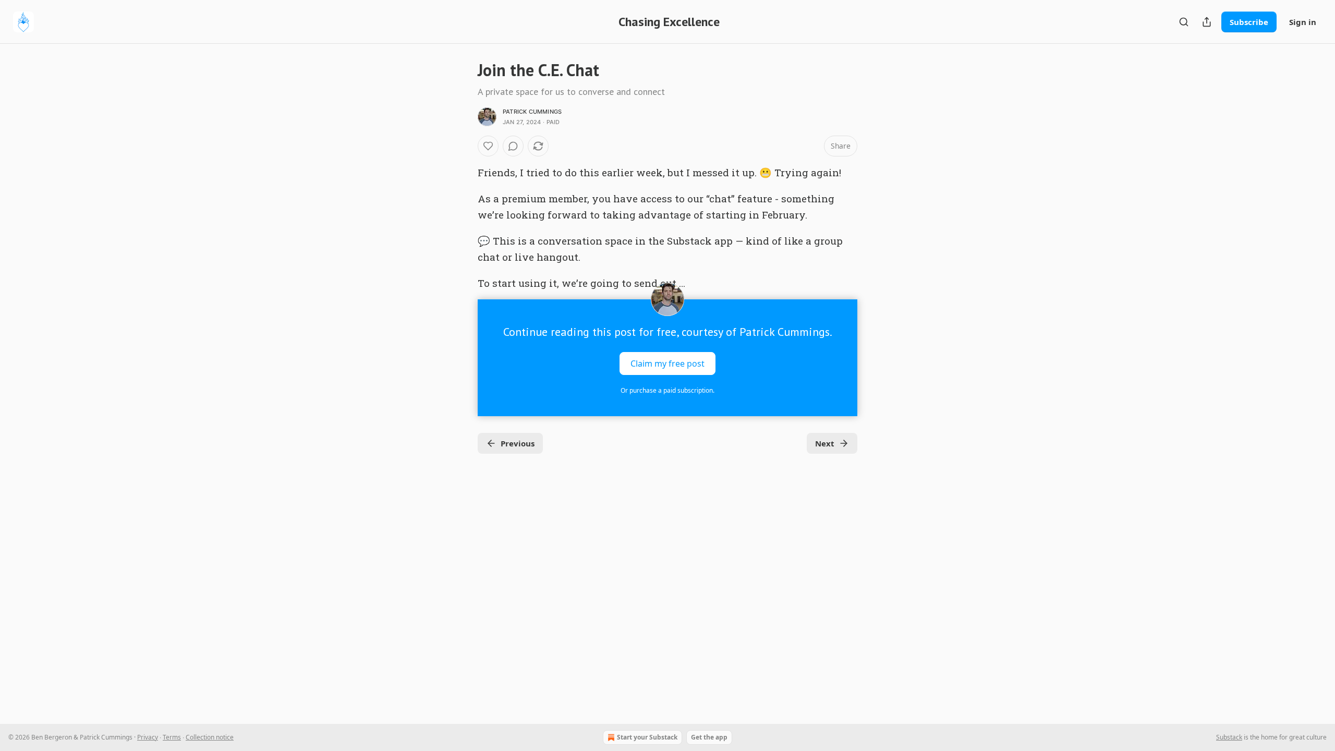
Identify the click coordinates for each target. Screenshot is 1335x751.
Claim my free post (667, 363)
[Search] (1183, 21)
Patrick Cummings (532, 111)
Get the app (709, 737)
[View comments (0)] (513, 146)
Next (824, 443)
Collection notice (210, 737)
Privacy (147, 737)
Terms (172, 737)
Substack (1229, 737)
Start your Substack (647, 737)
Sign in (1302, 22)
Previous (518, 443)
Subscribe (1249, 22)
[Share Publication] (1206, 21)
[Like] (488, 146)
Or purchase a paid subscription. (667, 390)
